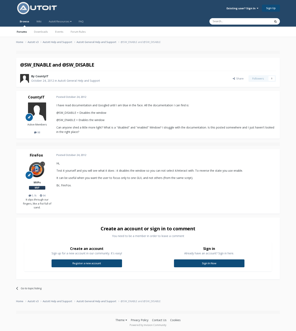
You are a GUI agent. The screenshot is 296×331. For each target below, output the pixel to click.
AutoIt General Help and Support (79, 80)
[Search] (275, 21)
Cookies (175, 320)
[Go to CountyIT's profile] (24, 78)
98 (38, 132)
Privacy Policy (139, 320)
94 (44, 195)
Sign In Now (209, 263)
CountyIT (42, 76)
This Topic (260, 21)
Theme (120, 320)
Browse (24, 21)
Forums (22, 31)
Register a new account (86, 263)
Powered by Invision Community (148, 325)
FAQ (81, 21)
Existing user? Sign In (242, 8)
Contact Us (159, 320)
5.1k (34, 195)
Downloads (41, 31)
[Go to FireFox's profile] (37, 169)
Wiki (38, 21)
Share (239, 78)
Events (59, 31)
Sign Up (271, 8)
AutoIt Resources (59, 21)
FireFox (36, 155)
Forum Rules (78, 31)
